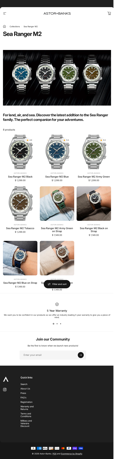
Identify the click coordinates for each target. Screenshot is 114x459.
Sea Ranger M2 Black (20, 176)
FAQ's (23, 397)
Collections (15, 26)
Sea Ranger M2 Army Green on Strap (57, 230)
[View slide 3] (60, 324)
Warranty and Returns (27, 407)
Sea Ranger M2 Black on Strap (94, 230)
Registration (26, 402)
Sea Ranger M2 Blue (57, 176)
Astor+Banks (20, 173)
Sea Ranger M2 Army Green (94, 176)
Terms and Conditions (25, 415)
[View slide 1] (53, 324)
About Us (25, 388)
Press (23, 393)
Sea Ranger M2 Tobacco (20, 228)
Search (23, 384)
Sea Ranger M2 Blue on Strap (20, 282)
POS (54, 453)
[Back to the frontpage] (4, 26)
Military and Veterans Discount (26, 423)
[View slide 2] (57, 324)
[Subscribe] (81, 355)
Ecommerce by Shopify (71, 453)
